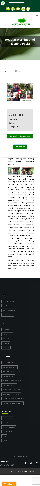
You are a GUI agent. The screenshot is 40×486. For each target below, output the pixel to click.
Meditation (6, 343)
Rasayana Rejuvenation (9, 367)
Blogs (4, 436)
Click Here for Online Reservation (20, 136)
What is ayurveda (8, 315)
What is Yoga (6, 329)
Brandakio (30, 471)
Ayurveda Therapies (9, 301)
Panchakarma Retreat (9, 362)
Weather (5, 422)
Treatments (13, 119)
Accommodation (8, 418)
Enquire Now (20, 147)
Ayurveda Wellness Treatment (12, 380)
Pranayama (6, 347)
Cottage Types (15, 127)
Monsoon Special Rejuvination (12, 389)
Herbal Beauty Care (8, 376)
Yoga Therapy (7, 338)
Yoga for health (7, 334)
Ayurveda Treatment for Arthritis (12, 403)
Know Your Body (8, 306)
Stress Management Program (11, 371)
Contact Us (6, 440)
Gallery (11, 123)
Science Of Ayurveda (9, 310)
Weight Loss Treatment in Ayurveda (13, 398)
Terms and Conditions (20, 456)
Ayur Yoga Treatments (9, 385)
